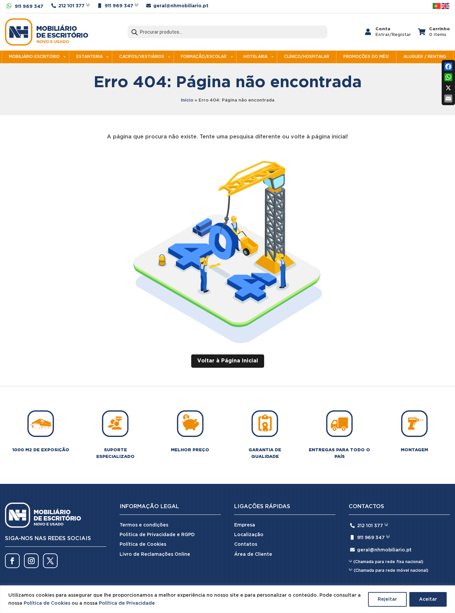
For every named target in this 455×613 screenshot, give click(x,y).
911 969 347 (29, 7)
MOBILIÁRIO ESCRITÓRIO (34, 57)
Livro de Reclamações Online (155, 554)
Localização (248, 535)
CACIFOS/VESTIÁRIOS (141, 57)
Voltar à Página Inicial (227, 360)
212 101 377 (71, 6)
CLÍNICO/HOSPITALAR (306, 57)
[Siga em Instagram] (31, 560)
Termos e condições (144, 525)
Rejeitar (387, 599)
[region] (227, 599)
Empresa (244, 525)
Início (187, 100)
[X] (448, 88)
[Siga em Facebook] (12, 560)
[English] (445, 5)
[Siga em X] (50, 560)
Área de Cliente (253, 554)
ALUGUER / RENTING (424, 57)
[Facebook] (448, 66)
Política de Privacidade (127, 603)
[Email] (448, 98)
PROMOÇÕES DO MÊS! (366, 57)
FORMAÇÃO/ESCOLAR (204, 57)
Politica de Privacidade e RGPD (157, 535)
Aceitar (428, 599)
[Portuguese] (437, 5)
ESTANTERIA (89, 57)
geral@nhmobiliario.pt (181, 6)
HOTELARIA (255, 57)
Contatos (245, 544)
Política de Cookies (47, 603)
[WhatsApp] (448, 77)
